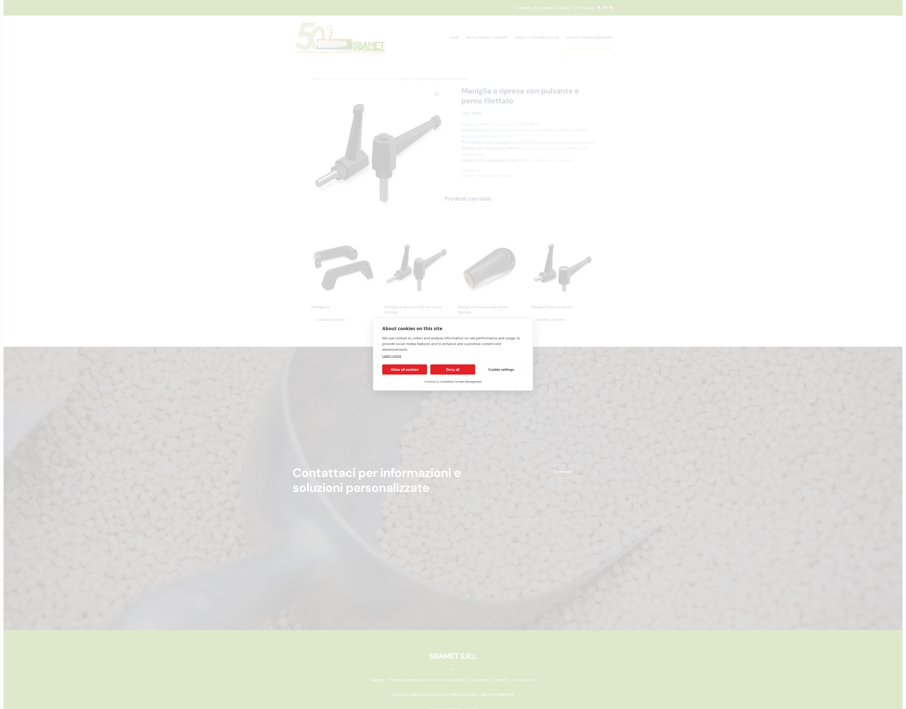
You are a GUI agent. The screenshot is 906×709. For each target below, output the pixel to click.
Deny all (452, 369)
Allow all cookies (405, 369)
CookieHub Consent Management (461, 381)
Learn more (391, 356)
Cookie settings (501, 369)
